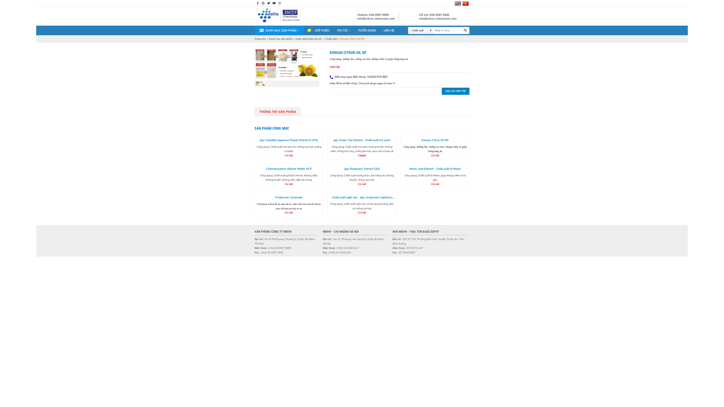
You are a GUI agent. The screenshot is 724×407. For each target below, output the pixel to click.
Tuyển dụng (367, 30)
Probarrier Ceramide (288, 197)
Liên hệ (389, 30)
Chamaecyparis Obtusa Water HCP (289, 169)
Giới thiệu (322, 30)
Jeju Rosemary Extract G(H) (362, 169)
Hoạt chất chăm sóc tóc (309, 38)
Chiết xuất (331, 38)
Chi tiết (289, 155)
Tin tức (342, 30)
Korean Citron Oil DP (435, 140)
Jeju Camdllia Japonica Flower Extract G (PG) (289, 140)
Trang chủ (260, 38)
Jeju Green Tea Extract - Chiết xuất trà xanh (362, 140)
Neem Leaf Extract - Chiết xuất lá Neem (435, 169)
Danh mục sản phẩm (280, 30)
